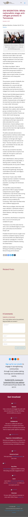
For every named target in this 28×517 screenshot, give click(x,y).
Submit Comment (20, 347)
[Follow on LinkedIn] (15, 359)
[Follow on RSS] (18, 359)
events (17, 456)
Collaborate (14, 421)
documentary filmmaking (17, 481)
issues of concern (12, 483)
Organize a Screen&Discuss (14, 438)
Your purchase (7, 468)
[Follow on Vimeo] (10, 359)
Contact (18, 506)
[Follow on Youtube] (13, 359)
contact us (20, 497)
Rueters (5, 27)
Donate (14, 407)
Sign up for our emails (14, 364)
